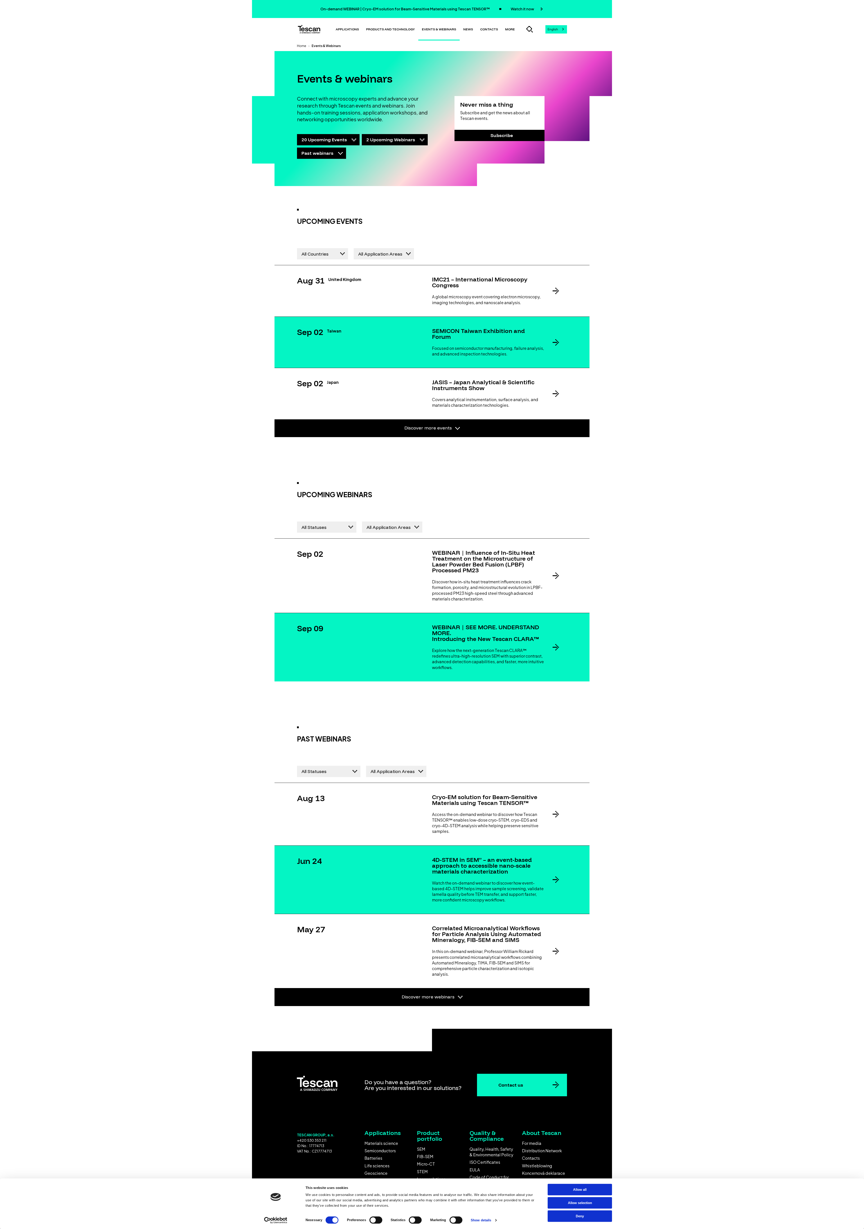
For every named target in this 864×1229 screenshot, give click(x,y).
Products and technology (390, 29)
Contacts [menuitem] (531, 1158)
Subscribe (501, 135)
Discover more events (428, 428)
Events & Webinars (439, 29)
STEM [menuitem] (422, 1171)
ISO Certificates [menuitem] (485, 1162)
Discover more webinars (429, 997)
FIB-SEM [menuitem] (425, 1156)
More (510, 29)
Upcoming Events (325, 139)
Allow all (580, 1189)
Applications (347, 29)
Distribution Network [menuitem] (542, 1150)
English (553, 29)
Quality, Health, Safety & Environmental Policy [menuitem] (491, 1151)
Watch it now (523, 9)
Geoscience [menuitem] (375, 1173)
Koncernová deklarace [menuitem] (543, 1173)
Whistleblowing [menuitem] (537, 1165)
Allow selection (580, 1203)
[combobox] (556, 29)
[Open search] (529, 29)
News (468, 29)
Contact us (510, 1085)
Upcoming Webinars (391, 139)
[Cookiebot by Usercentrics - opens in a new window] (275, 1220)
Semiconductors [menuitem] (380, 1150)
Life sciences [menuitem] (376, 1165)
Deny (580, 1216)
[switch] (375, 1220)
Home (301, 46)
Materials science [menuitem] (381, 1143)
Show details (481, 1220)
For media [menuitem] (531, 1143)
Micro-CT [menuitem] (426, 1163)
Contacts (489, 29)
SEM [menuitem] (421, 1149)
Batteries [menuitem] (373, 1158)
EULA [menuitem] (475, 1169)
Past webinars (318, 153)
